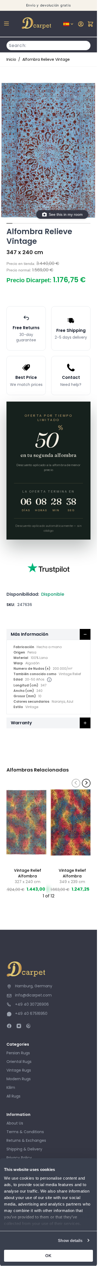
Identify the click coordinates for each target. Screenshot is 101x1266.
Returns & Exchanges (26, 1140)
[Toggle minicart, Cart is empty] (90, 24)
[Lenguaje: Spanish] (68, 24)
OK (48, 1255)
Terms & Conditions (25, 1131)
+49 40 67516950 (31, 1013)
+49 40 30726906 (32, 1004)
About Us (14, 1123)
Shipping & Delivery (24, 1149)
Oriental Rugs (19, 1061)
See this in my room (66, 214)
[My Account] (80, 24)
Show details (70, 1240)
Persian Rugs (18, 1053)
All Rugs (13, 1096)
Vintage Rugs (18, 1070)
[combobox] (48, 44)
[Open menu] (6, 23)
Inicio (11, 59)
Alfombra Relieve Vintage (46, 59)
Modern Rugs (18, 1079)
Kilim (10, 1087)
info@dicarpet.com (33, 995)
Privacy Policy (19, 1157)
